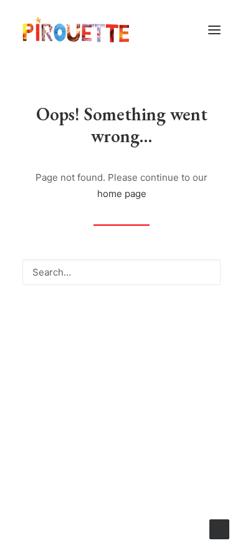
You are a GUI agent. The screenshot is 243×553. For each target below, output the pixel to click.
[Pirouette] (76, 30)
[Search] (121, 272)
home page (121, 194)
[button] (214, 30)
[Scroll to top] (219, 528)
